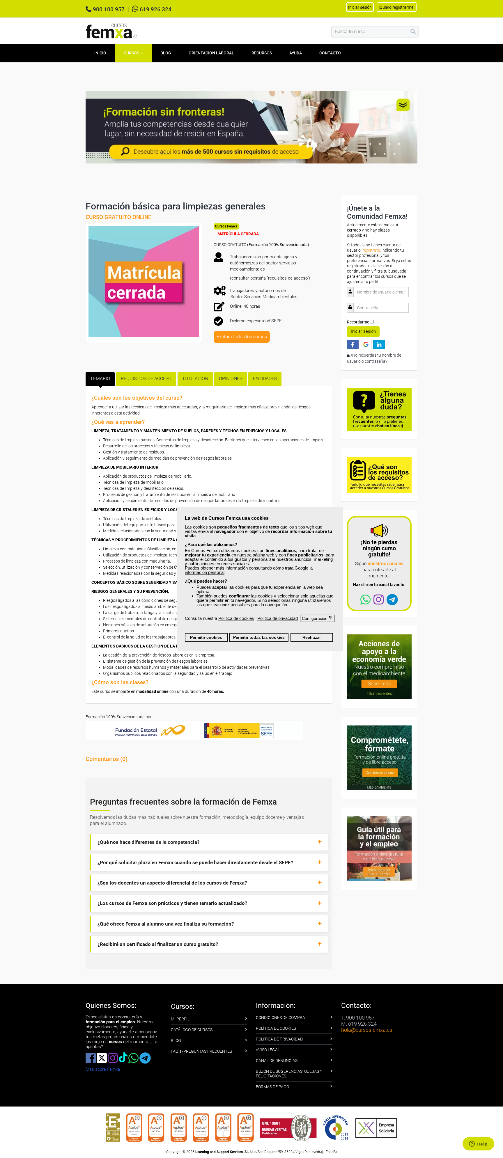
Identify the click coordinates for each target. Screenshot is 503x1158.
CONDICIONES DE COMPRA (280, 1017)
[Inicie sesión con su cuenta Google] (366, 344)
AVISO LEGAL (268, 1049)
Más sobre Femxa (103, 1069)
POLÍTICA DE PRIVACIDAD (279, 1039)
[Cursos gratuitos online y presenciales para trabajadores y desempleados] (112, 31)
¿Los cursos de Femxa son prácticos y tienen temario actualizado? (172, 903)
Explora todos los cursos (242, 336)
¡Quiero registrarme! (397, 7)
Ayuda (295, 53)
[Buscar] (413, 32)
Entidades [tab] (265, 378)
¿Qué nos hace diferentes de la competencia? (148, 842)
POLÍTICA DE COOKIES (276, 1028)
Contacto (330, 53)
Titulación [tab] (195, 378)
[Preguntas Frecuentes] (379, 409)
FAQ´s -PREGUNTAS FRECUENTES (201, 1051)
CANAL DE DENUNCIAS (276, 1060)
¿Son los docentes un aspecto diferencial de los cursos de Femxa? (172, 883)
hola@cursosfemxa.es (366, 1030)
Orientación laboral (211, 53)
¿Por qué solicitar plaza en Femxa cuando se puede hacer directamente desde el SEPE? (195, 862)
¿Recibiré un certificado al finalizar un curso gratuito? (158, 944)
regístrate (371, 250)
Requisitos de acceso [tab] (146, 378)
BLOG (176, 1040)
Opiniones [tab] (230, 378)
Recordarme (358, 322)
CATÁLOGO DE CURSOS (191, 1029)
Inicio (100, 53)
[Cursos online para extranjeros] (251, 126)
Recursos (262, 53)
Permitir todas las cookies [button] (259, 637)
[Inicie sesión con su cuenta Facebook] (353, 344)
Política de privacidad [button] (277, 618)
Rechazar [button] (311, 637)
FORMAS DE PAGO (272, 1086)
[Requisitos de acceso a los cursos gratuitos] (379, 474)
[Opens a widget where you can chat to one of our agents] (478, 1144)
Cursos (132, 53)
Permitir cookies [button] (206, 637)
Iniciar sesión (363, 331)
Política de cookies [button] (236, 618)
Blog (165, 53)
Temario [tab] (100, 378)
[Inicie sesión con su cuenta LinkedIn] (379, 344)
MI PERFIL (180, 1019)
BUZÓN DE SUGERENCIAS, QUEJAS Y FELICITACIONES (289, 1073)
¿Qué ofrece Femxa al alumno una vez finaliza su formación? (166, 924)
